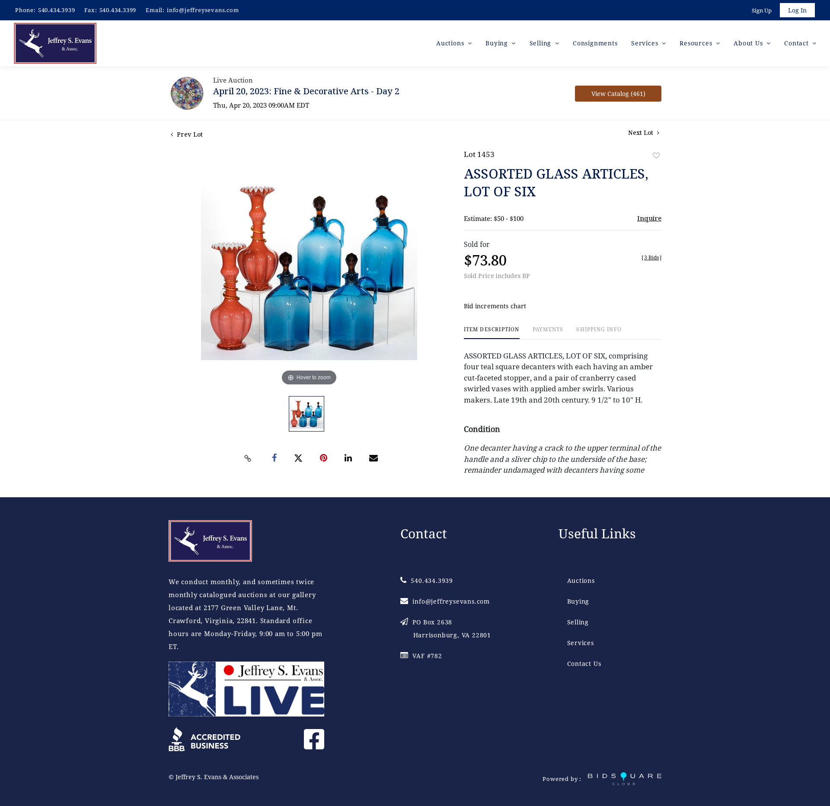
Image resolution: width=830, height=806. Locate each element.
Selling (578, 622)
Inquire (649, 218)
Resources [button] (697, 43)
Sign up (762, 10)
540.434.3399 (118, 10)
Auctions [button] (451, 43)
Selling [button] (541, 43)
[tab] (492, 332)
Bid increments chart (495, 306)
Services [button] (645, 43)
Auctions (581, 580)
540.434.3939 (56, 10)
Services (580, 643)
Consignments (595, 43)
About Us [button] (749, 43)
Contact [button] (797, 43)
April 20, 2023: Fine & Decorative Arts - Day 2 (306, 91)
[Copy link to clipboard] (248, 458)
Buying (578, 601)
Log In (797, 10)
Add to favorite (656, 155)
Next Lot (641, 132)
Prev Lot (189, 134)
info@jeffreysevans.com (203, 10)
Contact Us (584, 663)
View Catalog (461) (618, 94)
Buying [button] (497, 43)
